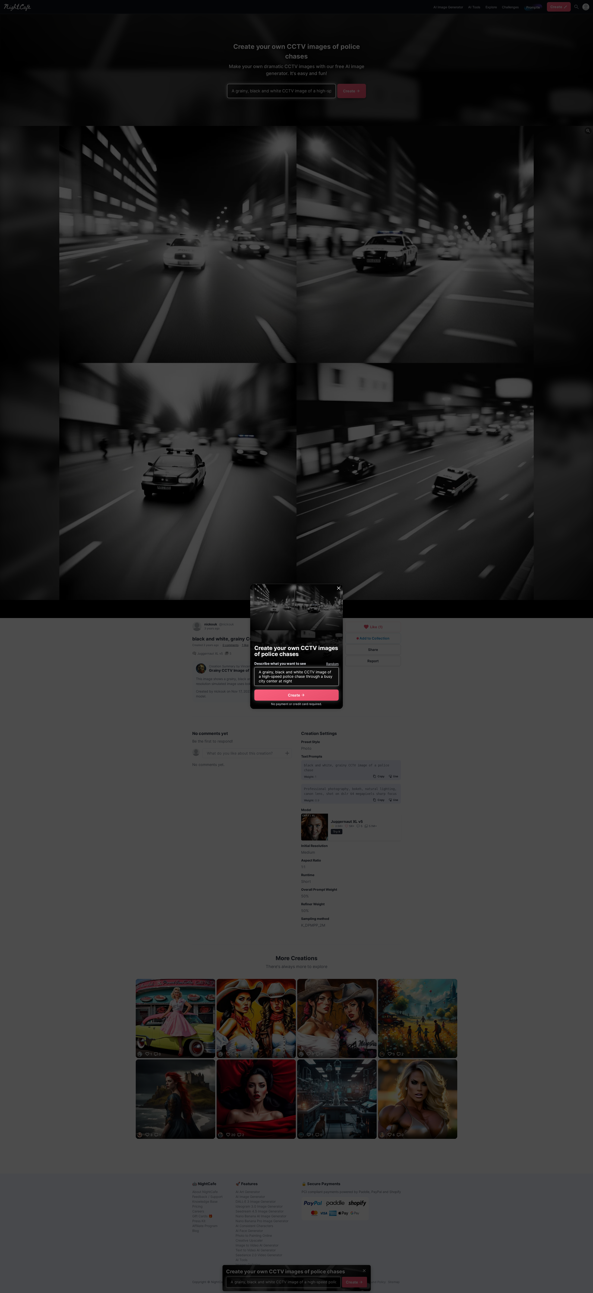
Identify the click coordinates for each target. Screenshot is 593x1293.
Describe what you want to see (280, 663)
